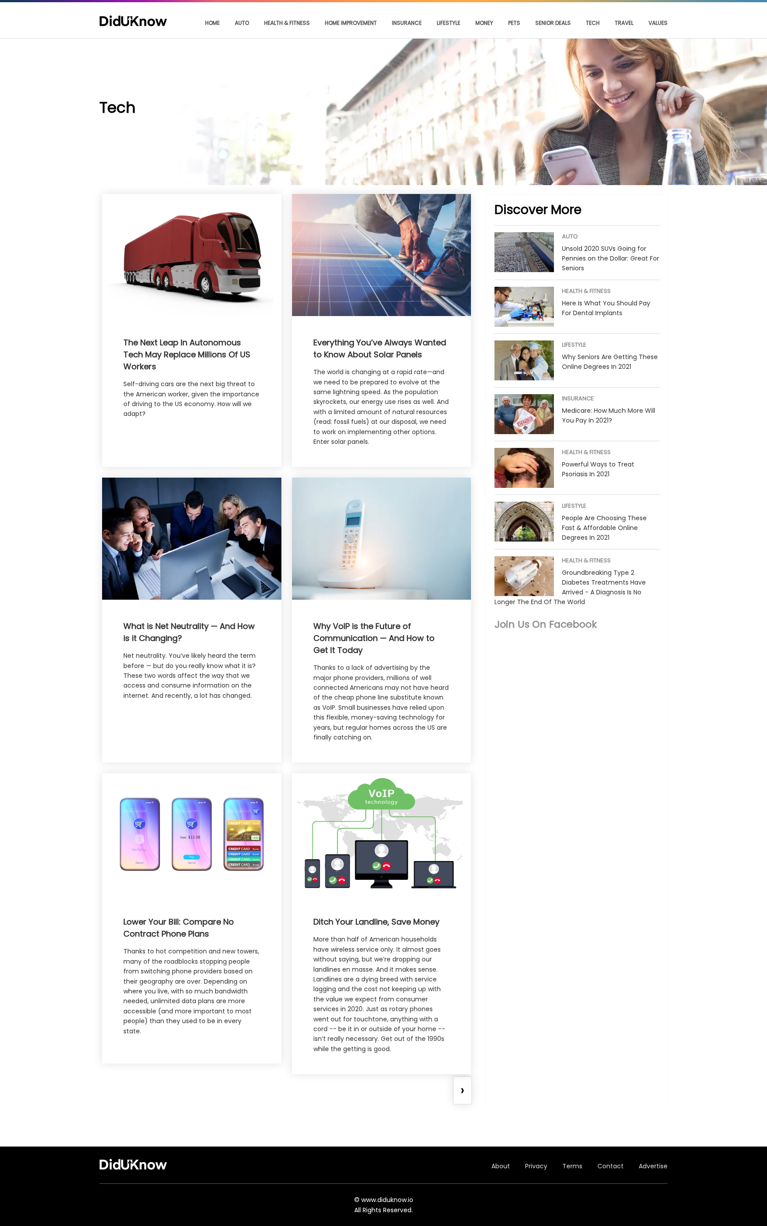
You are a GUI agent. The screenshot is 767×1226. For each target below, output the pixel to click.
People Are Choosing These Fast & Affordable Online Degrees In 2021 (604, 528)
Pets (514, 23)
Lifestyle (448, 23)
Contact (610, 1166)
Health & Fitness (287, 23)
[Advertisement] (577, 722)
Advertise (653, 1166)
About (500, 1166)
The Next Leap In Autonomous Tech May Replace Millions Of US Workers (186, 354)
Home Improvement (351, 23)
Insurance (407, 23)
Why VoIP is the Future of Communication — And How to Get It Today (374, 638)
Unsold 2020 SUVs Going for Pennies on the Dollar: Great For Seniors (610, 258)
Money (484, 23)
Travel (624, 23)
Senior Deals (553, 23)
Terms (572, 1166)
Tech (593, 23)
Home (212, 23)
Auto (242, 23)
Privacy (536, 1166)
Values (658, 23)
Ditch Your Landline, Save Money (376, 921)
